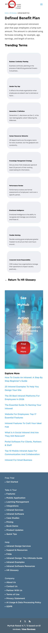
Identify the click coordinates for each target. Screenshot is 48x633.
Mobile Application (15, 498)
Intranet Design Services (18, 546)
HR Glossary (13, 13)
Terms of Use (12, 595)
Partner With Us (14, 590)
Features (10, 494)
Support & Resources (16, 550)
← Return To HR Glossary (20, 280)
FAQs (9, 554)
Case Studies (12, 518)
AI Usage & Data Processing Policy (23, 603)
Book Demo (12, 526)
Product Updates (14, 530)
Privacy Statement (15, 599)
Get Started (12, 482)
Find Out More (23, 348)
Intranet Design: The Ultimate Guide (24, 558)
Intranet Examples (15, 562)
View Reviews (28, 629)
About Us (11, 582)
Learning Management (17, 502)
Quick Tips (11, 534)
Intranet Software (15, 514)
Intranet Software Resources (20, 566)
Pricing (9, 522)
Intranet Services (14, 510)
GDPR (9, 607)
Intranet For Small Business (18, 460)
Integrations (12, 506)
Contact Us (11, 586)
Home (6, 13)
